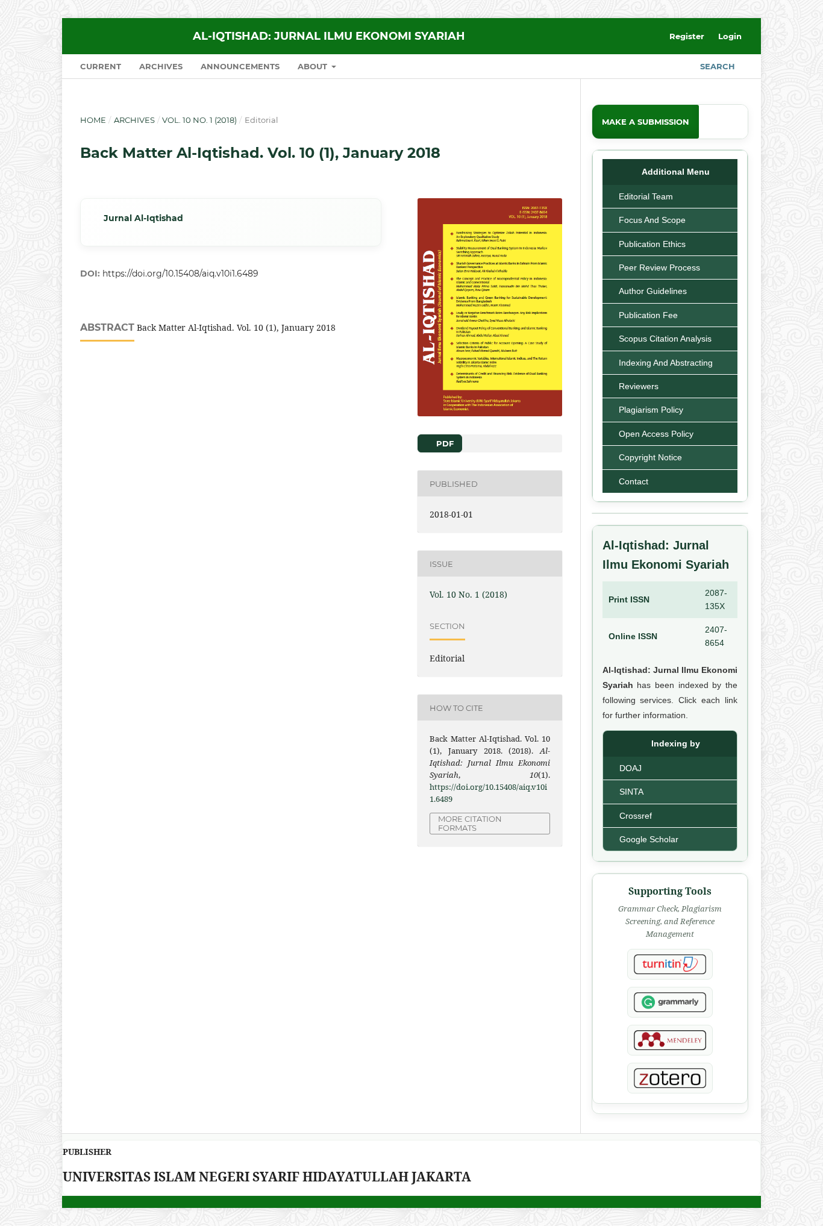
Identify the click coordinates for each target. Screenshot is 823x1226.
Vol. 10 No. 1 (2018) (199, 120)
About (314, 66)
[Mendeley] (670, 1040)
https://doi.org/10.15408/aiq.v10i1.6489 (180, 273)
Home (93, 120)
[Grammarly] (670, 1002)
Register (686, 36)
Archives (161, 66)
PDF (444, 443)
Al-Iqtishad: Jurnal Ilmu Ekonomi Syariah (329, 36)
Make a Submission (645, 122)
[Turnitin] (670, 964)
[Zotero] (670, 1078)
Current (100, 66)
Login (730, 36)
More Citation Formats (470, 823)
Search (716, 66)
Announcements (240, 66)
